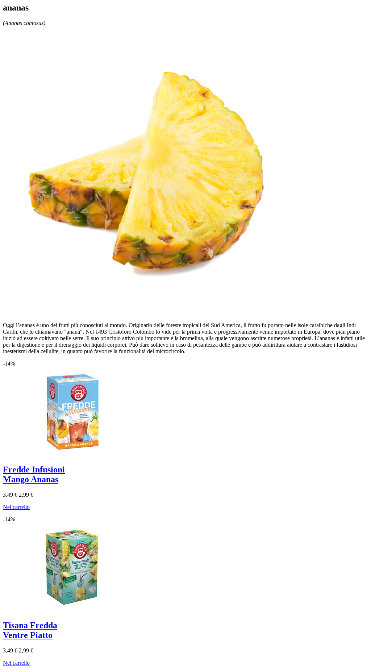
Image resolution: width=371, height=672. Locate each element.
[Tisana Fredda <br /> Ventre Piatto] (68, 611)
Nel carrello (16, 507)
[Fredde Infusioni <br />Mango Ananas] (68, 455)
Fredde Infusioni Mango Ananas (34, 474)
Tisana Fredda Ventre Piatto (30, 630)
